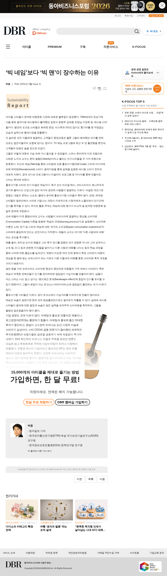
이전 (79, 479)
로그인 (118, 15)
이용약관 (30, 552)
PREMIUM (55, 46)
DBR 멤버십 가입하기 (72, 402)
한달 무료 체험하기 (39, 402)
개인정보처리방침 (77, 552)
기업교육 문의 (156, 15)
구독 (83, 46)
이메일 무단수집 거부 (108, 552)
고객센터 (141, 15)
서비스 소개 (9, 552)
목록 (90, 479)
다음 (102, 479)
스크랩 (105, 88)
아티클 (26, 46)
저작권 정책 (52, 552)
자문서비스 (111, 46)
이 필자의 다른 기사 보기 (40, 451)
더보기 (94, 88)
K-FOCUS (139, 46)
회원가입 (129, 15)
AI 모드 (154, 31)
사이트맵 (134, 552)
